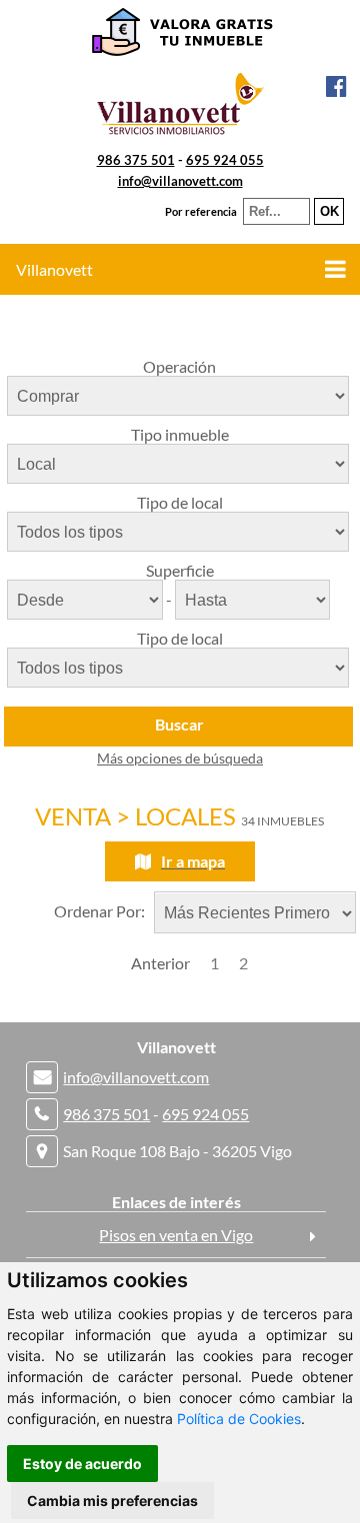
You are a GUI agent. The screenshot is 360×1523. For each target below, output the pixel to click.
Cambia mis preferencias (112, 1500)
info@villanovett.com (180, 181)
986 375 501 (136, 160)
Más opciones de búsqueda (180, 758)
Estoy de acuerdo (82, 1463)
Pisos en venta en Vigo (176, 1234)
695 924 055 (225, 160)
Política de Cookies (239, 1418)
